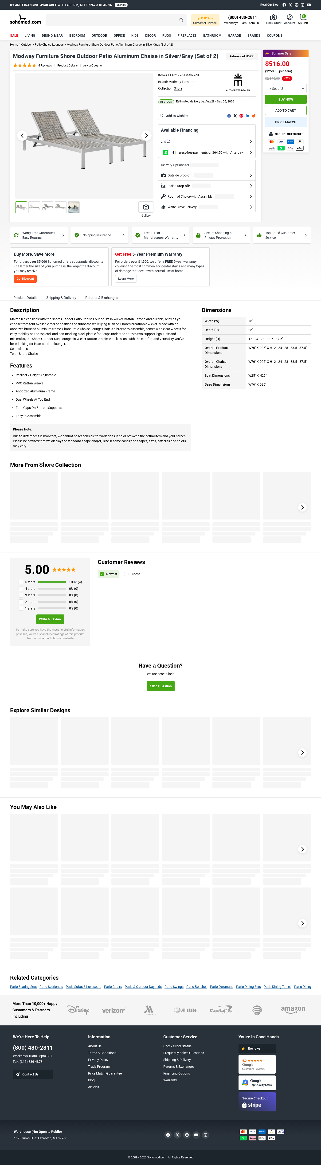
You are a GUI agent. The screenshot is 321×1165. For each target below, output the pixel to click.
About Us (95, 1046)
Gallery (146, 215)
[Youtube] (309, 5)
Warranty (170, 1080)
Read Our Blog (269, 4)
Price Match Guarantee (105, 1073)
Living (30, 35)
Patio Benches (196, 987)
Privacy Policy (98, 1060)
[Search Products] (181, 20)
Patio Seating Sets (23, 987)
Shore (178, 88)
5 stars (30, 582)
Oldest (135, 574)
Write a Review (50, 619)
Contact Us (30, 1074)
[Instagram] (303, 5)
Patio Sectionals (51, 987)
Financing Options (176, 1073)
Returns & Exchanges (178, 1066)
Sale (14, 35)
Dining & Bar (52, 35)
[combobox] (286, 88)
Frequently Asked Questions (183, 1053)
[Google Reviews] (257, 1064)
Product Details (67, 65)
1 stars (30, 608)
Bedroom (77, 35)
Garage (234, 35)
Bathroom (212, 35)
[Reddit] (253, 116)
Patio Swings (174, 987)
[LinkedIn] (247, 116)
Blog (91, 1080)
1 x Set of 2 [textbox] (275, 88)
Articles (93, 1087)
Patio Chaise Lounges (49, 44)
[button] (116, 20)
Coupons (274, 35)
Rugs (166, 35)
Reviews (254, 1048)
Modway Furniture (181, 82)
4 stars (30, 588)
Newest (111, 574)
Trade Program (99, 1066)
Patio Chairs (113, 987)
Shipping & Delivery (177, 1060)
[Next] (302, 507)
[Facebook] (284, 5)
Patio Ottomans (221, 987)
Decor (150, 35)
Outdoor (99, 35)
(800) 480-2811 (33, 1047)
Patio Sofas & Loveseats (83, 987)
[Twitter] (290, 5)
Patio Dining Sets (248, 987)
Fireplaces (187, 35)
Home (14, 44)
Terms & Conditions (102, 1053)
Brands (253, 35)
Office (119, 35)
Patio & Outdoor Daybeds (143, 987)
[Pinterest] (296, 5)
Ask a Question (93, 65)
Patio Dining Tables (277, 987)
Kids (135, 35)
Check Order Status (177, 1046)
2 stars (30, 602)
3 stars (30, 595)
